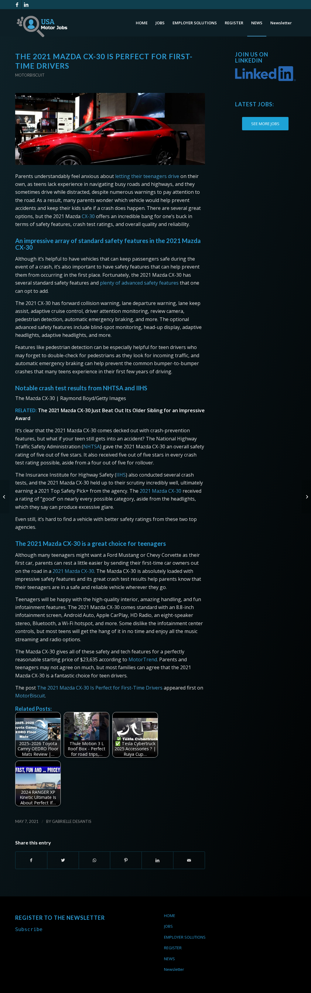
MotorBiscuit (30, 695)
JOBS (168, 926)
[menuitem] (142, 22)
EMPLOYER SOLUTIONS (185, 937)
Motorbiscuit (30, 75)
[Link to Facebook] (16, 4)
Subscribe (29, 929)
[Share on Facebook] (31, 860)
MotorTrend (142, 659)
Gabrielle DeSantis (71, 821)
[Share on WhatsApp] (94, 860)
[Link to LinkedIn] (26, 4)
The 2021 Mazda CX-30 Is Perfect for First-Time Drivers (99, 687)
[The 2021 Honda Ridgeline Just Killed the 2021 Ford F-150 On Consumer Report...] (306, 496)
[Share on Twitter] (63, 860)
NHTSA (91, 446)
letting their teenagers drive (147, 176)
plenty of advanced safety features (139, 282)
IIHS (121, 474)
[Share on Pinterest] (126, 860)
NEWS (169, 958)
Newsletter (174, 969)
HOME (169, 915)
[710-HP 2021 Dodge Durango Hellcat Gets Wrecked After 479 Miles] (4, 496)
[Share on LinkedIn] (157, 860)
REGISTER (173, 947)
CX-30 (88, 216)
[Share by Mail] (189, 860)
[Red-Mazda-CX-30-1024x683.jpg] (110, 129)
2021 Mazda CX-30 (160, 491)
